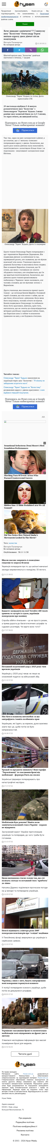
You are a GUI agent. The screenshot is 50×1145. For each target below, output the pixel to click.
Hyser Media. (31, 1141)
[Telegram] (19, 50)
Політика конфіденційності (25, 1126)
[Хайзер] (24, 4)
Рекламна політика (25, 1131)
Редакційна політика (25, 1122)
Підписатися (28, 130)
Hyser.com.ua (28, 1074)
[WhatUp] (42, 50)
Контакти (25, 1135)
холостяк (13, 543)
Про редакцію (25, 1118)
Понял (25, 24)
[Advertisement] (25, 181)
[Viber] (31, 50)
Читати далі (25, 1054)
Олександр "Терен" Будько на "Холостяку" (22, 387)
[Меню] (4, 4)
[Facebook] (7, 50)
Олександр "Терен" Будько (15, 378)
